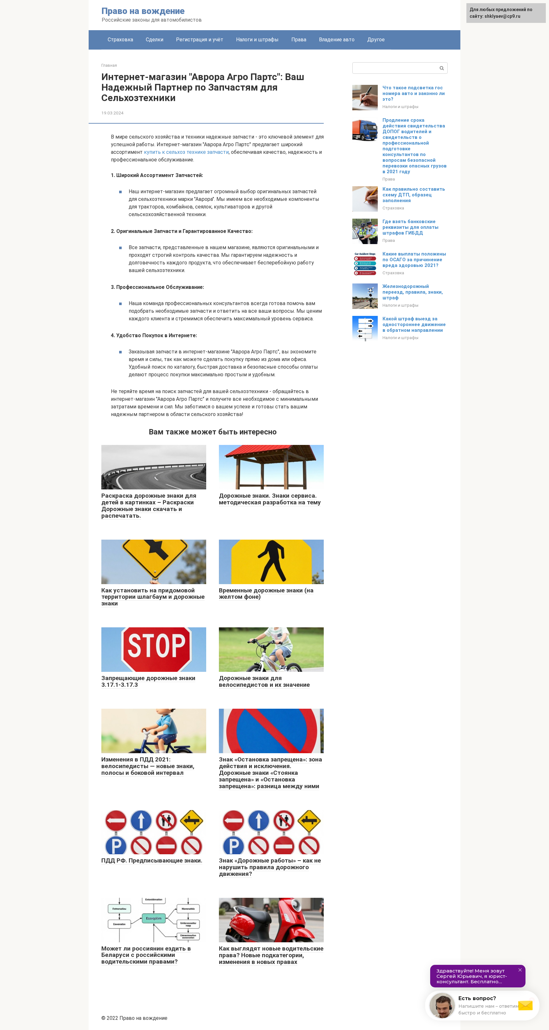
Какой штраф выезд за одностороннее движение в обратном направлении (414, 324)
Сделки (154, 40)
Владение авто (337, 40)
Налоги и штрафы (257, 40)
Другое (376, 40)
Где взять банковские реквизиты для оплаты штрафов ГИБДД (410, 227)
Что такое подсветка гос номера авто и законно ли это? (414, 93)
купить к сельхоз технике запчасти (186, 152)
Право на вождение (143, 11)
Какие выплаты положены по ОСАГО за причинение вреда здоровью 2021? (414, 259)
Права (298, 40)
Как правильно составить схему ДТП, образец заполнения (414, 194)
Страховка (120, 40)
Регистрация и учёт (199, 40)
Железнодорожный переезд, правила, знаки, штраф (413, 292)
